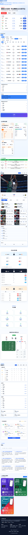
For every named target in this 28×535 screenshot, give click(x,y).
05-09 (12, 38)
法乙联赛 (16, 525)
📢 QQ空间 (9, 522)
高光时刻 (25, 46)
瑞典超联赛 (11, 525)
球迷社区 (6, 4)
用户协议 (12, 531)
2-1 (2, 129)
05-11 (20, 38)
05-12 (3, 40)
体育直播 (2, 4)
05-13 (7, 40)
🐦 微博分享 (2, 522)
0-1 (4, 129)
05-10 (16, 38)
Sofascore (20, 525)
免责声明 (15, 531)
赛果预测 (10, 4)
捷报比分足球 (3, 0)
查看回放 (23, 46)
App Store (4, 485)
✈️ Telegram (12, 522)
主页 (0, 4)
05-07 (3, 38)
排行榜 (4, 4)
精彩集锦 (25, 49)
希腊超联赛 (14, 525)
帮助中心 (8, 4)
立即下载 (25, 476)
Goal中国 (22, 525)
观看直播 (25, 18)
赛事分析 (25, 52)
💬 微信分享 (6, 522)
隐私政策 (10, 531)
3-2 (11, 129)
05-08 (7, 38)
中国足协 (25, 525)
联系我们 (18, 531)
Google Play (17, 487)
